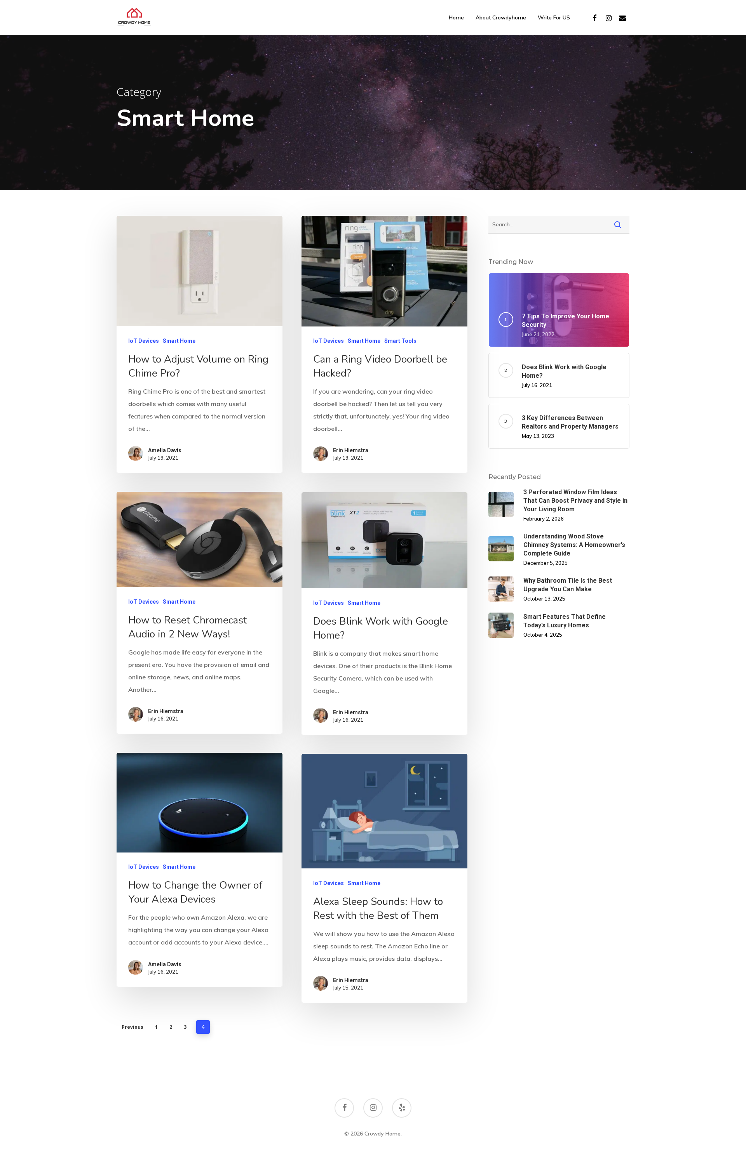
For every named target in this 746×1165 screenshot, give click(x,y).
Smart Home (179, 340)
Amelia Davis (164, 450)
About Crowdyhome (501, 17)
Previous (132, 1027)
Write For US (554, 17)
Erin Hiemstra (350, 450)
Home (456, 17)
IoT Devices (143, 340)
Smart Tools (400, 341)
